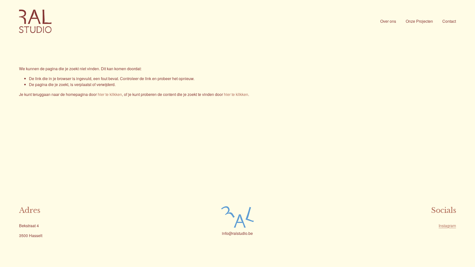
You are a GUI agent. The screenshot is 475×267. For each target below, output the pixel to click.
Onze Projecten (419, 21)
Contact (449, 21)
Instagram (447, 225)
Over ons (388, 21)
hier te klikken (110, 94)
